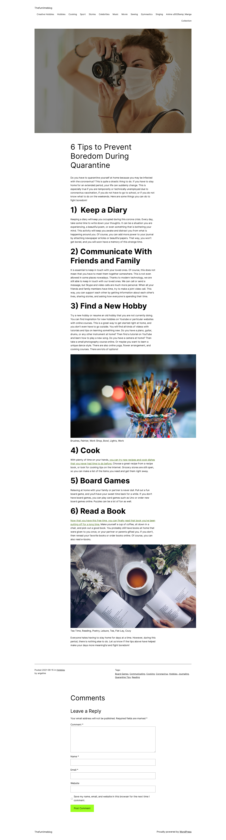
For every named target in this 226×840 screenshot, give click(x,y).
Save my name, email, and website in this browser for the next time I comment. (112, 798)
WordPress (185, 831)
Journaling (184, 674)
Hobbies (61, 670)
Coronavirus (162, 674)
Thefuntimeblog (43, 8)
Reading (136, 677)
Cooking (150, 674)
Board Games (121, 674)
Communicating (137, 674)
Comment (76, 724)
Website (74, 783)
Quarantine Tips (123, 677)
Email (74, 769)
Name (74, 756)
